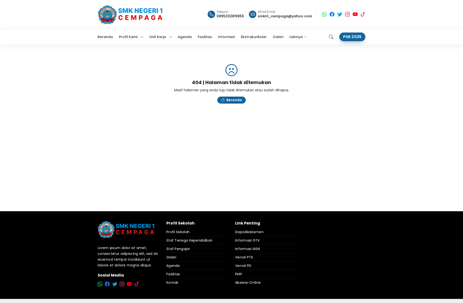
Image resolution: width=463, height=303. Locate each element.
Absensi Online (248, 282)
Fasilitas (173, 274)
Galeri (171, 257)
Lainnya (296, 36)
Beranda (234, 100)
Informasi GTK (247, 240)
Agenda (173, 265)
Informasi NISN (247, 248)
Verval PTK (244, 257)
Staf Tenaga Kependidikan (189, 240)
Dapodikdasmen (249, 232)
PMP (238, 274)
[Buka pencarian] (331, 37)
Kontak (172, 282)
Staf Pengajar (178, 248)
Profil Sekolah (178, 232)
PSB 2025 (352, 37)
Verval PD (243, 265)
